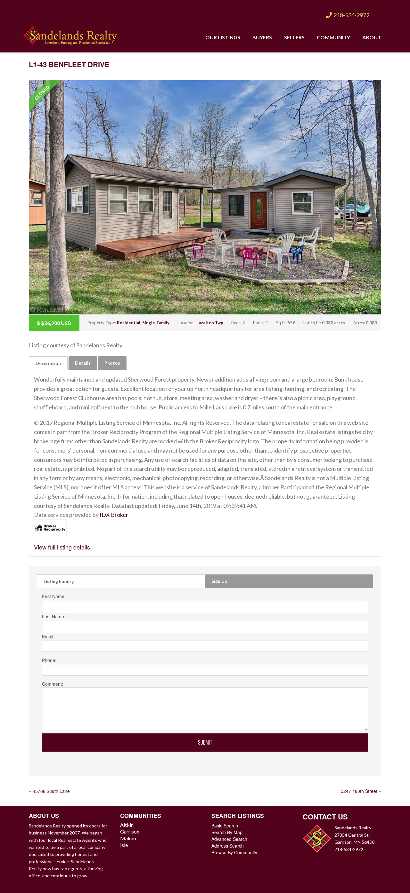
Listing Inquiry (59, 581)
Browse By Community (234, 852)
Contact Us (325, 816)
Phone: (49, 660)
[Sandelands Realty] (70, 34)
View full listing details (62, 547)
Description (48, 363)
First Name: (54, 596)
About (371, 37)
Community (333, 37)
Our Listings (222, 37)
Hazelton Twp (209, 322)
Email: (48, 636)
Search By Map (226, 832)
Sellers (294, 37)
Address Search (227, 845)
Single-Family (155, 322)
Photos (112, 363)
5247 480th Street (359, 791)
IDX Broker (114, 514)
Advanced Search (229, 839)
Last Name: (53, 616)
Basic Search (224, 825)
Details (83, 363)
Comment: (52, 684)
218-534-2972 (351, 15)
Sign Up (219, 581)
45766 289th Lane (51, 791)
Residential (128, 322)
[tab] (48, 363)
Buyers (262, 37)
